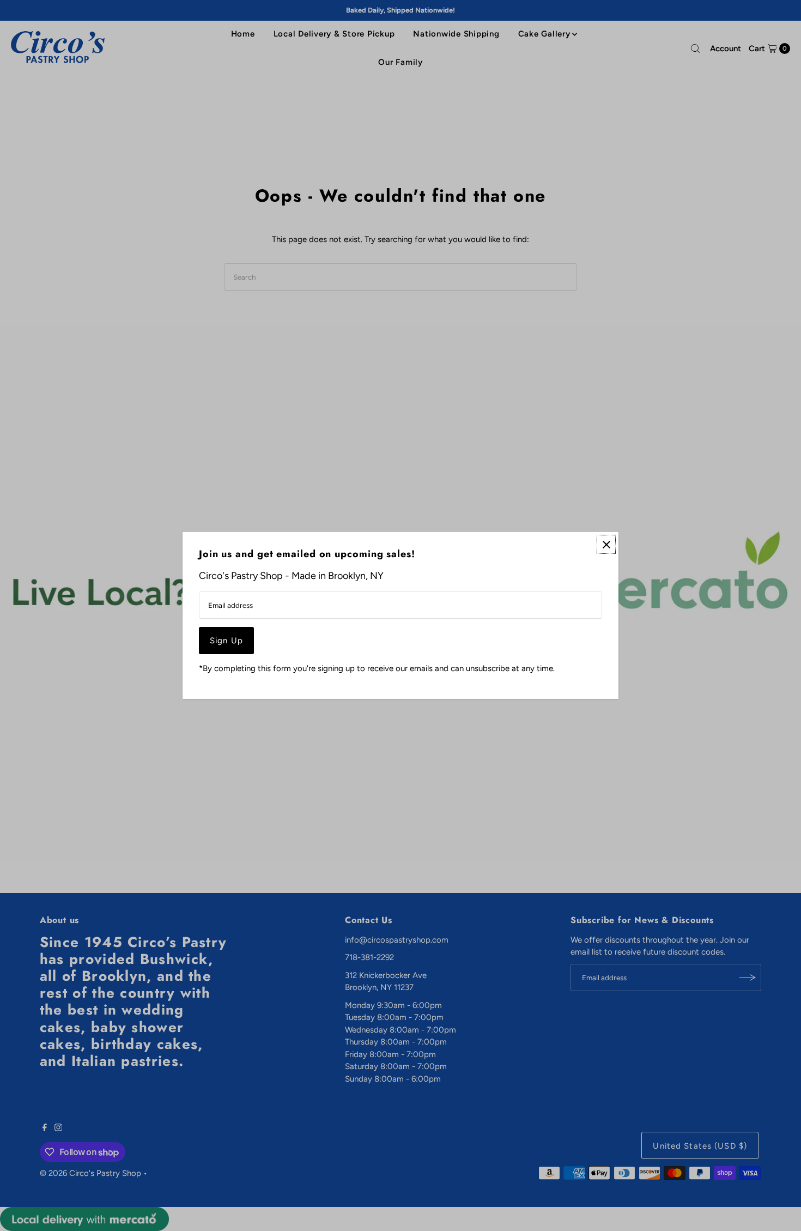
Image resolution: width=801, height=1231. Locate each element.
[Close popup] (606, 544)
